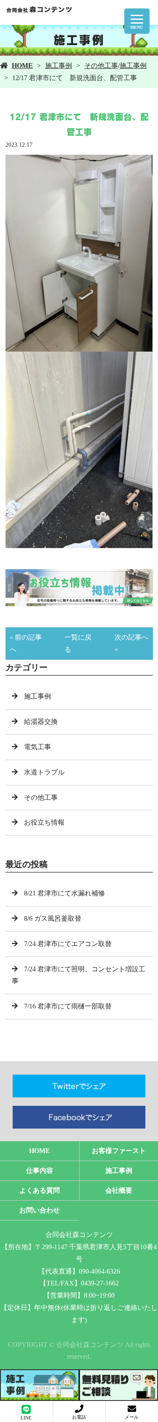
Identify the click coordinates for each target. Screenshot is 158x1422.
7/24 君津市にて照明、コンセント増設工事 (78, 975)
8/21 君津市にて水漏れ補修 (64, 893)
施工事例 (58, 65)
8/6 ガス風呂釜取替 (52, 918)
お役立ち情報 (44, 822)
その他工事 (101, 65)
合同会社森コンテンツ (79, 1234)
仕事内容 (39, 1170)
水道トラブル (44, 772)
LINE (26, 1417)
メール (132, 1416)
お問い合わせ (39, 1210)
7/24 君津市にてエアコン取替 (68, 943)
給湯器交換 (41, 721)
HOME (22, 65)
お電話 (79, 1416)
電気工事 (37, 746)
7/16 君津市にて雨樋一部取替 (68, 1006)
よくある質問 (39, 1190)
